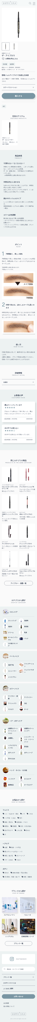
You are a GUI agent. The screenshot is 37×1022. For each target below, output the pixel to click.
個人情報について (9, 1006)
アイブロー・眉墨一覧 (18, 583)
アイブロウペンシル (8, 543)
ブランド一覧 (18, 943)
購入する (18, 96)
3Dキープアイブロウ (25, 514)
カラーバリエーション (10, 87)
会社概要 (6, 1003)
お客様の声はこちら (11, 58)
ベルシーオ (5, 569)
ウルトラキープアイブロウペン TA (10, 487)
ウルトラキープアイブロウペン (27, 572)
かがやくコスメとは (9, 983)
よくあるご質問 (8, 988)
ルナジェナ (22, 485)
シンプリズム (23, 541)
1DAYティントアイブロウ (9, 512)
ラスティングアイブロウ (9, 571)
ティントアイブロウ (25, 543)
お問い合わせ (18, 996)
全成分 (5, 382)
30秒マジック (6, 53)
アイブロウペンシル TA (26, 487)
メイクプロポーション (8, 485)
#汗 (4, 106)
